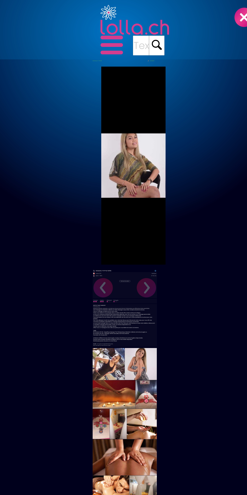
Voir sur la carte (125, 281)
